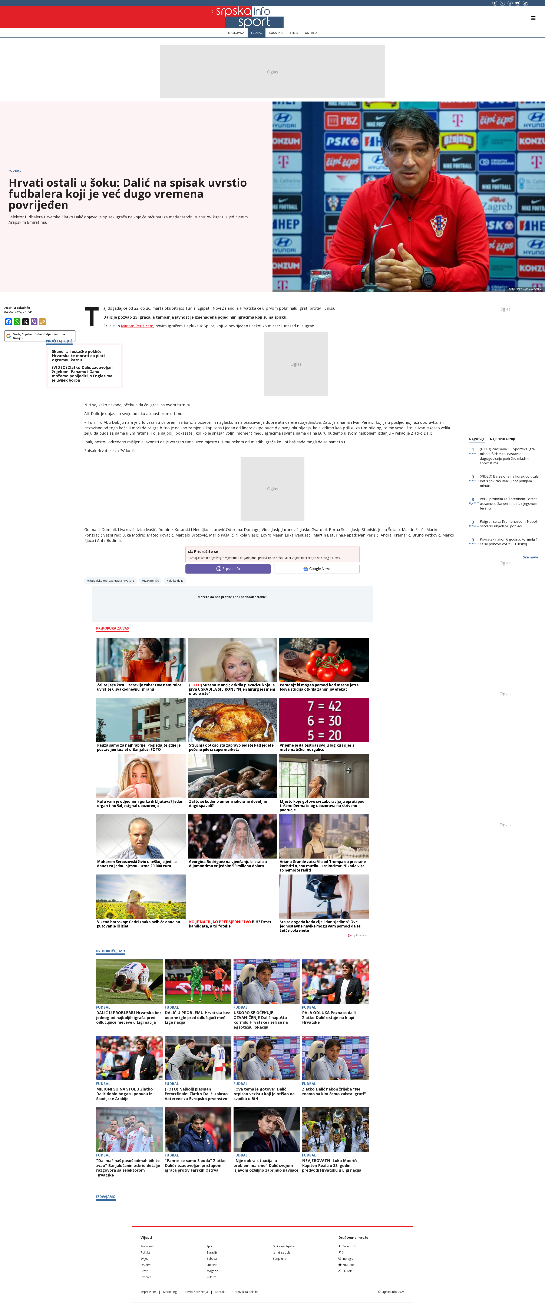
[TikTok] (525, 3)
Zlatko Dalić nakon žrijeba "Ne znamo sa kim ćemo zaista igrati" (334, 1091)
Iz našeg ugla (281, 1252)
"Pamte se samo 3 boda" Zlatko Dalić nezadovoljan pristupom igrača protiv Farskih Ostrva (195, 1165)
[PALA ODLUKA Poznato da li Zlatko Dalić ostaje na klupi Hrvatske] (335, 981)
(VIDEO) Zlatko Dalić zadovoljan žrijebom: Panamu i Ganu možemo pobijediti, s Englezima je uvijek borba (82, 373)
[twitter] (502, 3)
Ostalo (311, 33)
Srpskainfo (21, 308)
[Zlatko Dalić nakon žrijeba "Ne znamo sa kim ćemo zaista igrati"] (335, 1058)
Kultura (211, 1277)
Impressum (148, 1292)
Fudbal (256, 33)
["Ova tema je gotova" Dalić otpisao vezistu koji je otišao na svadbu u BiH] (267, 1058)
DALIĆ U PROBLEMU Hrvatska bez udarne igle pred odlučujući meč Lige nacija (197, 1017)
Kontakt (220, 1292)
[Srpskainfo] (227, 17)
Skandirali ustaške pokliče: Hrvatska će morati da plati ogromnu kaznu (78, 355)
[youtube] (517, 3)
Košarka (276, 33)
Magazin (212, 1271)
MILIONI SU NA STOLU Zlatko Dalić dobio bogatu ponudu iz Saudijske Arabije (124, 1094)
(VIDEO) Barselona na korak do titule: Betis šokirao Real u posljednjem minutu (509, 481)
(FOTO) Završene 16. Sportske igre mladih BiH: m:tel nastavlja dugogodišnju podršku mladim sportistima (507, 456)
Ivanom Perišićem (137, 325)
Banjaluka (279, 1259)
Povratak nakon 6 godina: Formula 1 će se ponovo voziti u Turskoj (509, 541)
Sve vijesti (147, 1246)
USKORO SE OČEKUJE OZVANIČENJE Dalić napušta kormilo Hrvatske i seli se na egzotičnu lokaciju (261, 1019)
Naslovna (236, 33)
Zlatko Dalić (176, 581)
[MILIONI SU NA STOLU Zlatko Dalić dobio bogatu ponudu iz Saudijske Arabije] (129, 1058)
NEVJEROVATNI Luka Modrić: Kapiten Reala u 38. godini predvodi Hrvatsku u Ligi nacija (331, 1165)
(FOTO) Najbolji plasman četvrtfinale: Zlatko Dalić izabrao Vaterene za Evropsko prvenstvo (196, 1094)
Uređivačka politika (245, 1292)
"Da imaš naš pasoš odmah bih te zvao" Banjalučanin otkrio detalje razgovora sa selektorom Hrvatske (128, 1167)
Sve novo (530, 557)
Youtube (348, 1265)
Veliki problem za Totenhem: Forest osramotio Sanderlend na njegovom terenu (508, 504)
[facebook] (494, 3)
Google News (320, 568)
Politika (146, 1252)
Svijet (144, 1259)
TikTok (347, 1271)
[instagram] (510, 3)
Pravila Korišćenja (196, 1292)
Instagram (349, 1259)
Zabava (212, 1259)
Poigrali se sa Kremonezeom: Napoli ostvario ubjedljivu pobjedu (509, 523)
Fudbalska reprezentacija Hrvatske (111, 581)
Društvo (146, 1265)
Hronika (146, 1277)
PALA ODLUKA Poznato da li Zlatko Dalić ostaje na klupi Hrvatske (329, 1017)
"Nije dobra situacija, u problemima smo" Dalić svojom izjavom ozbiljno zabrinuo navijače (266, 1165)
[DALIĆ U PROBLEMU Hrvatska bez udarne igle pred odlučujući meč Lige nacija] (198, 981)
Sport (210, 1246)
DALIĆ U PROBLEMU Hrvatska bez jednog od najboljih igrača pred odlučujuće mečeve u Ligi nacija (128, 1017)
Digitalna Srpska (283, 1246)
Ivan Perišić (151, 581)
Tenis (293, 33)
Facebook (349, 1246)
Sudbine (212, 1265)
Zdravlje (212, 1252)
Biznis (145, 1271)
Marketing (170, 1292)
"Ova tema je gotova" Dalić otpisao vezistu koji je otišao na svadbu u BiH (264, 1094)
